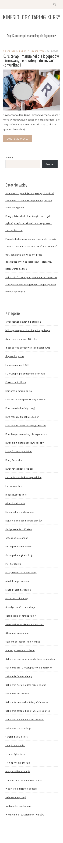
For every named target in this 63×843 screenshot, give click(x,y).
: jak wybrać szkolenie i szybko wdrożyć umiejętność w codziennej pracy (29, 200)
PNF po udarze (13, 564)
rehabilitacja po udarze (18, 590)
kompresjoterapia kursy (18, 391)
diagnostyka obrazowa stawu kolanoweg (27, 347)
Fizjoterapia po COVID (17, 365)
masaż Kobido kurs (16, 494)
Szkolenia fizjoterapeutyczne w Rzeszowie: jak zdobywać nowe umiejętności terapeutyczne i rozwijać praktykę (31, 284)
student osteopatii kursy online (22, 641)
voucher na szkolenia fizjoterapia (23, 780)
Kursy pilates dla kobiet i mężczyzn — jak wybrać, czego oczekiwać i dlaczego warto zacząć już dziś (28, 223)
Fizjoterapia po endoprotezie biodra (25, 373)
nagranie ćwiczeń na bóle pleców (23, 520)
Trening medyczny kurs (18, 762)
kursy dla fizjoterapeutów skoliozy (24, 443)
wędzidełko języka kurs (18, 806)
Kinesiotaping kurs (15, 382)
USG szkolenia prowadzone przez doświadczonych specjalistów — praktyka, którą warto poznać (28, 261)
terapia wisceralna (15, 745)
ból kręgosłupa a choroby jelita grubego (27, 330)
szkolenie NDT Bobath (17, 693)
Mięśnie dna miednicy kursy (20, 512)
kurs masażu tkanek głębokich (22, 417)
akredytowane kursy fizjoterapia (23, 321)
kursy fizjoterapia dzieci (18, 451)
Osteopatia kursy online (18, 546)
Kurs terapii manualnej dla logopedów (23, 51)
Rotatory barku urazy (16, 598)
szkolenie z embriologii (18, 728)
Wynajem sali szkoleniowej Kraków (24, 814)
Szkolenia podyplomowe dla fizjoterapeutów (30, 659)
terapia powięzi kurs (16, 737)
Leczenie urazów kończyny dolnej (23, 477)
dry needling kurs (14, 356)
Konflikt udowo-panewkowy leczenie (25, 399)
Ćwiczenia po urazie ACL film (21, 339)
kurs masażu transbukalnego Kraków (25, 425)
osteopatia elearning (16, 538)
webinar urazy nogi (15, 797)
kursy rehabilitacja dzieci (19, 468)
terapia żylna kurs (15, 754)
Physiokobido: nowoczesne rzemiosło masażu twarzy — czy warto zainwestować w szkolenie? (31, 242)
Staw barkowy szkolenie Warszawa (24, 624)
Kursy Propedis (13, 460)
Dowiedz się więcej (17, 138)
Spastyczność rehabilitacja (20, 607)
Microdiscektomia (15, 503)
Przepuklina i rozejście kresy (21, 572)
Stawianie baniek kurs (17, 633)
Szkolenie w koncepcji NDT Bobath (24, 719)
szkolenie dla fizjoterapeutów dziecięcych (28, 667)
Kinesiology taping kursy (31, 17)
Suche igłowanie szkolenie (20, 650)
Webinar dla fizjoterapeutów (21, 788)
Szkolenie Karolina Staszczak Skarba (25, 685)
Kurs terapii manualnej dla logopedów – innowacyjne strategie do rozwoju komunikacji (31, 60)
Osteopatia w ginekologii (19, 555)
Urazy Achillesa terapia (17, 771)
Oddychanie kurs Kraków (18, 529)
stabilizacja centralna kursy (20, 615)
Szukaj (9, 157)
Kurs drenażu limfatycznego (20, 408)
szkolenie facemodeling (18, 676)
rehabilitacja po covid (17, 581)
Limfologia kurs (14, 486)
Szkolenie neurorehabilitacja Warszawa (27, 702)
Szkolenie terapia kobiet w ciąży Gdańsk (27, 711)
